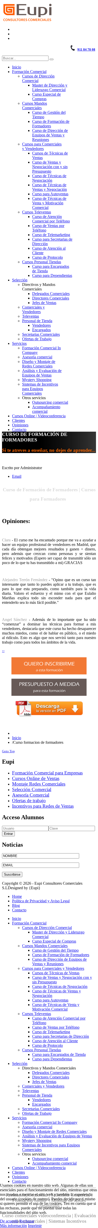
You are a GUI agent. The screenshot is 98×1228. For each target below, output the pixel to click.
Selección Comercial (31, 789)
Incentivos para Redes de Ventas (43, 806)
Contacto (19, 910)
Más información (13, 1225)
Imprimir (35, 1225)
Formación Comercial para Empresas (47, 772)
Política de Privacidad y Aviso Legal (41, 901)
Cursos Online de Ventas (35, 778)
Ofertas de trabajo (29, 800)
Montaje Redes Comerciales (38, 784)
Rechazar (26, 1221)
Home (17, 896)
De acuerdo (9, 1221)
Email (16, 476)
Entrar (8, 834)
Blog (16, 905)
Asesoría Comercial (30, 795)
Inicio (16, 738)
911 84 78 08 (86, 49)
